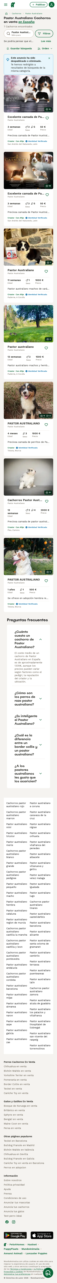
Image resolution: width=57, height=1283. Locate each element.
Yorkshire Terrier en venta (19, 1075)
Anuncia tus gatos (14, 1211)
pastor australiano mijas (16, 996)
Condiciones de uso (15, 1198)
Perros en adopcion (15, 1167)
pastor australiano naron (16, 1014)
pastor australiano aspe (16, 1023)
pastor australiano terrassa (40, 963)
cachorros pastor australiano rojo (16, 805)
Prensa (8, 1193)
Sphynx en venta (13, 1114)
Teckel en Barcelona (15, 1140)
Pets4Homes (17, 1244)
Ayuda (7, 1189)
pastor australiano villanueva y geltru (40, 866)
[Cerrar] (49, 58)
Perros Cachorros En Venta (19, 1062)
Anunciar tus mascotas (17, 1202)
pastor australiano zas (16, 1041)
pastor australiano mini (16, 826)
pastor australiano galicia (16, 1032)
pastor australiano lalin (40, 981)
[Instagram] (13, 1222)
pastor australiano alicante (40, 933)
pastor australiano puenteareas (40, 972)
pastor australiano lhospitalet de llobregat (40, 1024)
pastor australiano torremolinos (40, 1047)
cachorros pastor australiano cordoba (16, 976)
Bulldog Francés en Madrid (19, 1145)
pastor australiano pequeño (16, 885)
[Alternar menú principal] (6, 4)
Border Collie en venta (17, 1084)
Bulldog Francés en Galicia (19, 1158)
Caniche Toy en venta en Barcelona (24, 1163)
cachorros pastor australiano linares (39, 905)
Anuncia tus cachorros (16, 1207)
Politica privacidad (14, 1184)
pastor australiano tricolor (16, 835)
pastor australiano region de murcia (16, 921)
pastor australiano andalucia (16, 966)
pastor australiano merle (16, 843)
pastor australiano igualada (40, 885)
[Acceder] (51, 4)
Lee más (46, 41)
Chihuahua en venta (15, 1066)
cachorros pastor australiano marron (16, 815)
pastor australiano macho (16, 894)
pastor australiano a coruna (40, 805)
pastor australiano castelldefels (40, 915)
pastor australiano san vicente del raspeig (40, 1036)
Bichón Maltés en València (19, 1149)
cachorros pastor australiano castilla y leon (16, 943)
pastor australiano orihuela (40, 835)
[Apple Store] (42, 1235)
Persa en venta (12, 1128)
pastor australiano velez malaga (40, 877)
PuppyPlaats (11, 1249)
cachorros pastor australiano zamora (39, 991)
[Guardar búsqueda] (48, 1273)
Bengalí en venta (13, 1119)
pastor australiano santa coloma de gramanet (40, 943)
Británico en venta (14, 1110)
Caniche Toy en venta (16, 1093)
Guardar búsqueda (21, 48)
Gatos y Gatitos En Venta (18, 1101)
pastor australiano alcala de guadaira (40, 1002)
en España (26, 22)
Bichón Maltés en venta (17, 1070)
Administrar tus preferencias (17, 1274)
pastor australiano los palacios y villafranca (40, 1012)
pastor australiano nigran (40, 826)
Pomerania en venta (15, 1079)
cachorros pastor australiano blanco (16, 854)
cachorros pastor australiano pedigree (16, 875)
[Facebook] (7, 1222)
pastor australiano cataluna (16, 912)
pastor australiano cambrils (40, 954)
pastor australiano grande (16, 864)
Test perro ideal (13, 1215)
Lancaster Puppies (36, 1253)
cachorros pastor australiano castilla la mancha (16, 931)
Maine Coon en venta (16, 1123)
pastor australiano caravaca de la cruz (40, 815)
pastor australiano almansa (16, 1005)
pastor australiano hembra (16, 903)
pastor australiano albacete (40, 856)
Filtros (46, 33)
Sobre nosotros (13, 1180)
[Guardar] (47, 118)
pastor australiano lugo (40, 894)
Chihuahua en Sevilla (16, 1154)
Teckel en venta (13, 1088)
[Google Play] (15, 1235)
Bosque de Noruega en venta (20, 1105)
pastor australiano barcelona (16, 987)
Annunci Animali (13, 1253)
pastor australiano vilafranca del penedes (40, 845)
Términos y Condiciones (21, 1269)
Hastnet (32, 1244)
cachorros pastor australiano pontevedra (16, 955)
